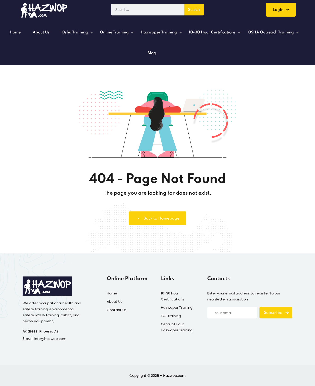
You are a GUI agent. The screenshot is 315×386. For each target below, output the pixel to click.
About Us (41, 32)
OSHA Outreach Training (271, 32)
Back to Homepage (161, 218)
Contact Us (117, 309)
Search (194, 10)
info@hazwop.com (50, 338)
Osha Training (75, 32)
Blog (152, 53)
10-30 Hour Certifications (212, 32)
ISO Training (171, 315)
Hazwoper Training (159, 32)
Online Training (114, 32)
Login (278, 10)
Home (15, 32)
